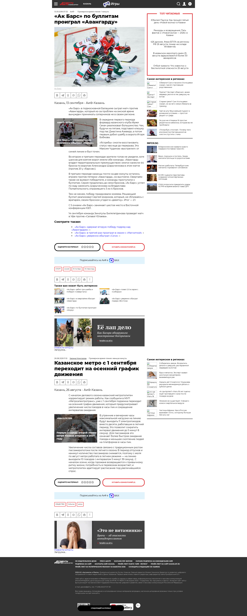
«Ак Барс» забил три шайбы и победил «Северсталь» (80, 290)
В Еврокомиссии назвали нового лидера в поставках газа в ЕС (173, 148)
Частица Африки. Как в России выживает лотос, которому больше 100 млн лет (175, 412)
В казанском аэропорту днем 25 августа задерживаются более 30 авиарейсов (169, 55)
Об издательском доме (85, 561)
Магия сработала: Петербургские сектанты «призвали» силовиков (173, 167)
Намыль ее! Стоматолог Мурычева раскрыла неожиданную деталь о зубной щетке (174, 384)
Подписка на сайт (83, 564)
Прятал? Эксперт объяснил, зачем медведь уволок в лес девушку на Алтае (174, 94)
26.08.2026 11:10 (60, 358)
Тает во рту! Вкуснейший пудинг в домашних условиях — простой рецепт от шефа (174, 113)
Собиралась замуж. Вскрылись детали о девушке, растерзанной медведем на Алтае (174, 365)
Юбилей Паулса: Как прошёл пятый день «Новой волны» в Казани (170, 21)
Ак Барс (57, 88)
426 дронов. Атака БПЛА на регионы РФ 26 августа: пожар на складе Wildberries (170, 44)
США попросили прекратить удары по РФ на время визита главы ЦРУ (174, 185)
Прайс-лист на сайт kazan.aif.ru (165, 564)
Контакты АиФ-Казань (105, 564)
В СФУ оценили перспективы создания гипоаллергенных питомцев (171, 177)
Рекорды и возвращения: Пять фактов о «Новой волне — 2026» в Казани (170, 33)
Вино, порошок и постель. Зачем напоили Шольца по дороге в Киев (174, 157)
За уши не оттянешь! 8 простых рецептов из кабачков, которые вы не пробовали (176, 122)
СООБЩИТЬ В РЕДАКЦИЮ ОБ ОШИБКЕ (144, 567)
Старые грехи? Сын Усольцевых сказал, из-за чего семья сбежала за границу (175, 103)
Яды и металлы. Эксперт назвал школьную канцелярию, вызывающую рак (173, 375)
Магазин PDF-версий (123, 561)
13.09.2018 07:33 (61, 12)
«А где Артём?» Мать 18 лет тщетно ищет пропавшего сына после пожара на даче (174, 393)
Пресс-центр (105, 561)
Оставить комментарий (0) (123, 247)
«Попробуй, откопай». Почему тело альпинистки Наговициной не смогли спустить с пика (175, 132)
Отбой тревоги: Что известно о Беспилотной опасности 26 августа (169, 67)
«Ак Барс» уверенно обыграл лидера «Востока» (125, 300)
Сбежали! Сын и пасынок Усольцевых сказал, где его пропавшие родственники (176, 85)
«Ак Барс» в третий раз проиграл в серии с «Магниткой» (108, 232)
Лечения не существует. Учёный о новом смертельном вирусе (174, 402)
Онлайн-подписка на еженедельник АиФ (154, 561)
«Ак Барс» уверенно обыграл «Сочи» (96, 235)
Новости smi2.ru (63, 347)
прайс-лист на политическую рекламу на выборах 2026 (100, 567)
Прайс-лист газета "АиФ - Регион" (133, 564)
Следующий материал (101, 608)
